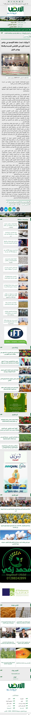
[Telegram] (14, 209)
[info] (11, 1)
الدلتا (18, 204)
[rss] (17, 1)
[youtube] (19, 1)
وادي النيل (11, 204)
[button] (2, 18)
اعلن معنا (22, 708)
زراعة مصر (26, 37)
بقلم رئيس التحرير (22, 706)
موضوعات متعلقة (23, 219)
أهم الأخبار (15, 495)
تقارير (23, 30)
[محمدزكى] (15, 565)
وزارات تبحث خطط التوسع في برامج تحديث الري (17, 202)
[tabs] (9, 1)
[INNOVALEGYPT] (15, 477)
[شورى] (15, 457)
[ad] (15, 18)
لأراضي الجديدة (25, 204)
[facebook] (22, 1)
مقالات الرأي (9, 703)
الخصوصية (9, 708)
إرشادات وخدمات (9, 30)
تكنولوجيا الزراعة (17, 30)
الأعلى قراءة (14, 605)
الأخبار (26, 30)
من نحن (9, 706)
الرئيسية (21, 699)
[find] (14, 1)
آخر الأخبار (15, 414)
